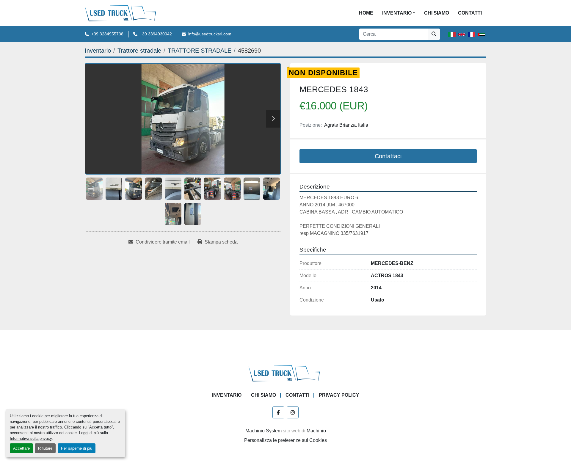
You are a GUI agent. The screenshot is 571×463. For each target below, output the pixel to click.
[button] (398, 13)
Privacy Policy (339, 395)
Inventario (397, 12)
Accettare (21, 448)
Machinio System (263, 430)
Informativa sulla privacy (31, 438)
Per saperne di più (76, 448)
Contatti (470, 12)
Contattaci (388, 156)
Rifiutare (45, 448)
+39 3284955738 (107, 34)
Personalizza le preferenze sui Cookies (285, 440)
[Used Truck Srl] (286, 372)
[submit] (434, 34)
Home (366, 12)
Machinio (316, 430)
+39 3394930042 (156, 34)
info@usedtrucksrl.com (209, 34)
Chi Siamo (436, 12)
